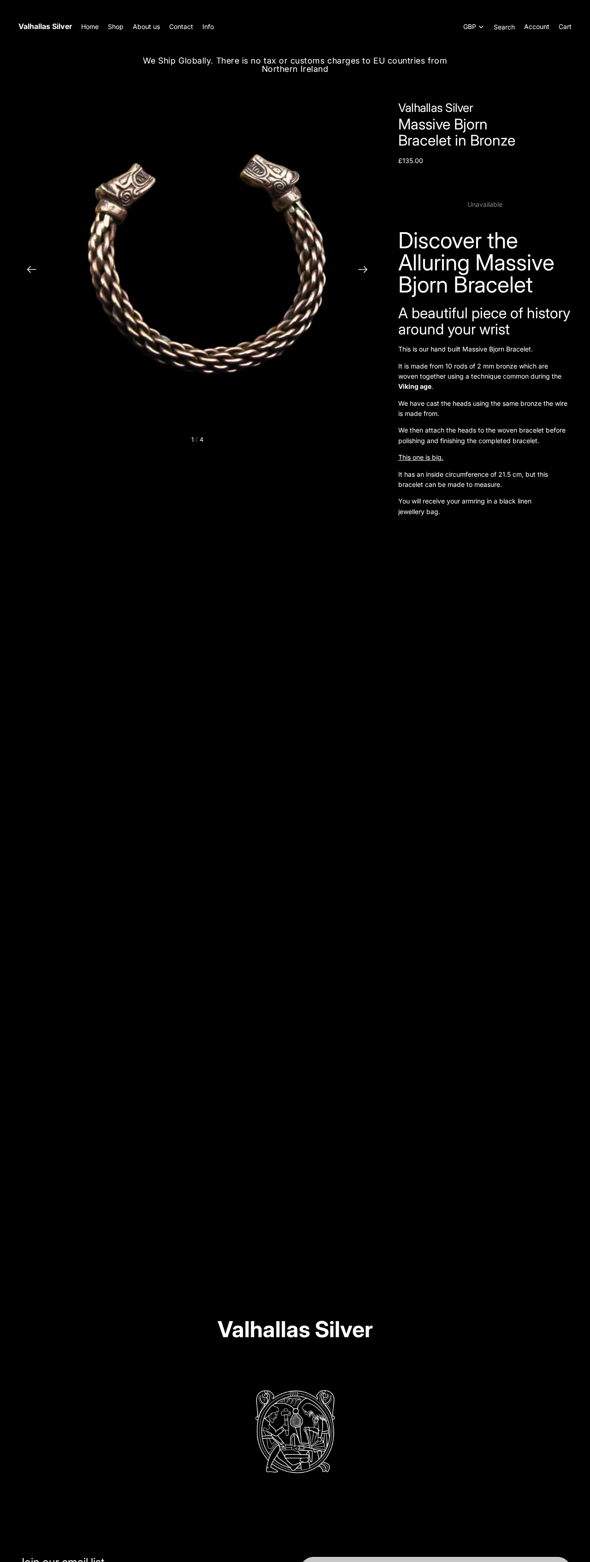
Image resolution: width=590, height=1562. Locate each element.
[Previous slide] (28, 271)
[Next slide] (365, 271)
